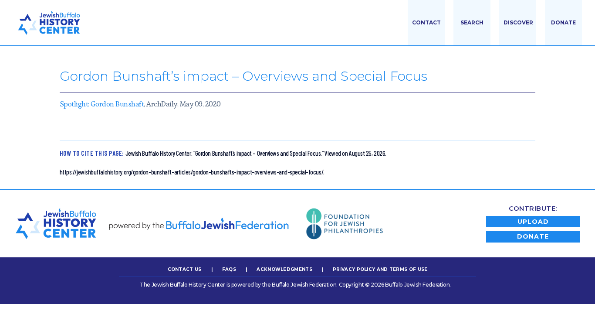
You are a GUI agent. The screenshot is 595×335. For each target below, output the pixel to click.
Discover (518, 22)
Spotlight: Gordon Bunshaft (102, 104)
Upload (533, 222)
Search (471, 22)
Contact (426, 22)
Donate (563, 22)
